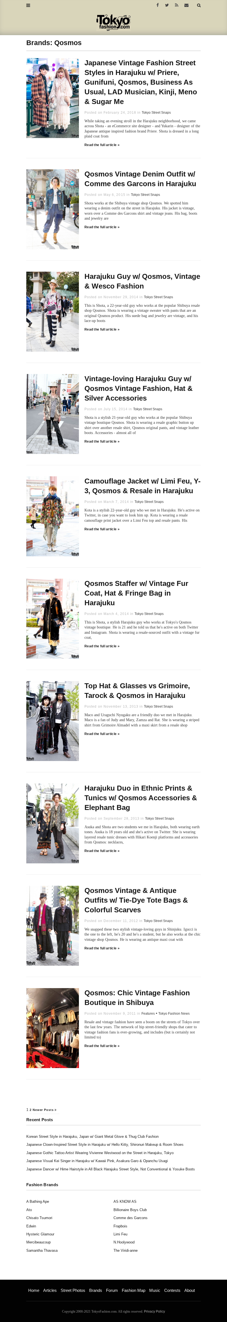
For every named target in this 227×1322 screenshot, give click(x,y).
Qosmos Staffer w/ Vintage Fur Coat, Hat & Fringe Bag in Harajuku (136, 593)
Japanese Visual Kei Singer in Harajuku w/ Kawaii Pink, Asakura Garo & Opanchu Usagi (97, 1161)
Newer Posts (44, 1109)
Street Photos (73, 1290)
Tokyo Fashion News (174, 1013)
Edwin (31, 1226)
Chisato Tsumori (39, 1218)
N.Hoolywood (124, 1242)
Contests (172, 1290)
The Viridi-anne (126, 1250)
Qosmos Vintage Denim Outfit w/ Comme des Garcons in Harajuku (140, 179)
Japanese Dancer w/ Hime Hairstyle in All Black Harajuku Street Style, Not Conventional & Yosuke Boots (110, 1169)
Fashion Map (133, 1290)
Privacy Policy (154, 1311)
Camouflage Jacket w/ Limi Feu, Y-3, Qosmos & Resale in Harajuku (142, 486)
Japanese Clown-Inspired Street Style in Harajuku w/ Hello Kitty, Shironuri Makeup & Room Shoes (105, 1144)
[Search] (199, 5)
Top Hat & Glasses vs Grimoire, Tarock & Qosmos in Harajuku (137, 691)
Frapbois (120, 1226)
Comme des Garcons (131, 1218)
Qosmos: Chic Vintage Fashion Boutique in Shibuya (137, 998)
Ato (29, 1210)
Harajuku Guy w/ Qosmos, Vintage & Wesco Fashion (142, 281)
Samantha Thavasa (42, 1250)
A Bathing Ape (37, 1201)
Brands (95, 1290)
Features (148, 1013)
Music (154, 1290)
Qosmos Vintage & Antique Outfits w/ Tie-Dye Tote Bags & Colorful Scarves (136, 900)
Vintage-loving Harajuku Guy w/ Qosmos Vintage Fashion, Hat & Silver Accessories (138, 388)
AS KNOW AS (125, 1201)
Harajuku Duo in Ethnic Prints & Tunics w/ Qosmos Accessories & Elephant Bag (140, 798)
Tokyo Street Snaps (156, 113)
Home (33, 1290)
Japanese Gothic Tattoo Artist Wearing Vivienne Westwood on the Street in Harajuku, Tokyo (100, 1153)
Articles (50, 1290)
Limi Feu (120, 1234)
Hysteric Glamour (40, 1234)
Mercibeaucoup (38, 1242)
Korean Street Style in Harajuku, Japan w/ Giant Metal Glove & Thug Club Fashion (92, 1136)
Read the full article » (102, 145)
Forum (112, 1290)
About (189, 1290)
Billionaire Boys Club (130, 1210)
